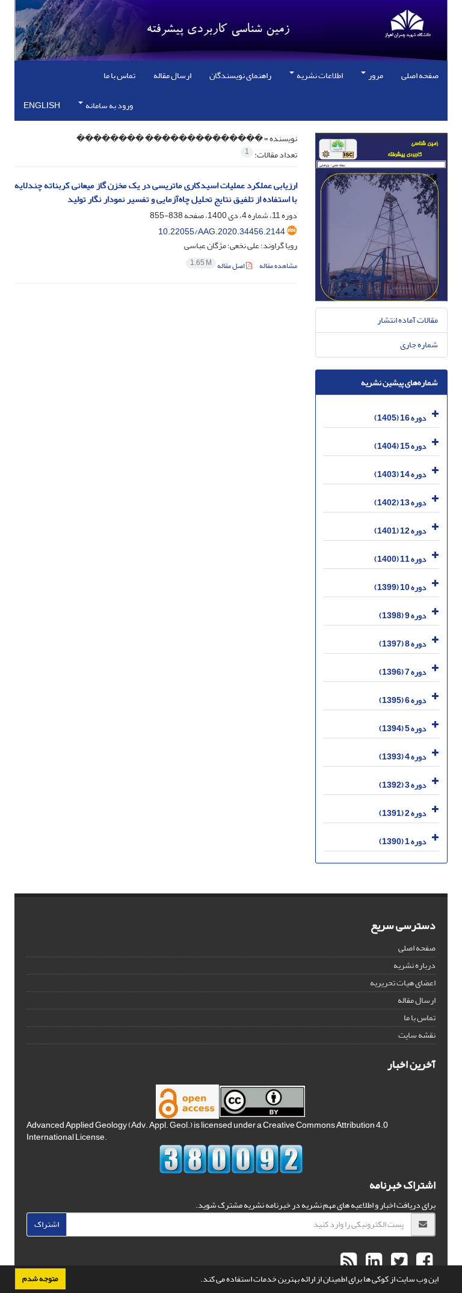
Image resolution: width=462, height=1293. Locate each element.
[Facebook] (423, 1261)
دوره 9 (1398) (403, 615)
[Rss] (348, 1261)
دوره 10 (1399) (400, 587)
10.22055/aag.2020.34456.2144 (221, 232)
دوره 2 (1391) (403, 813)
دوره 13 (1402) (400, 502)
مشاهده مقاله (278, 266)
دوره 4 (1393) (403, 756)
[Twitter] (397, 1261)
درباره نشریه (414, 965)
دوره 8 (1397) (403, 643)
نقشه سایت (417, 1035)
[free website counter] (231, 1159)
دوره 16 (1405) (400, 417)
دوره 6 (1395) (403, 700)
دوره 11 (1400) (400, 558)
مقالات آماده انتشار (407, 320)
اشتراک (46, 1224)
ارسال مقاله (172, 75)
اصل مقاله (218, 266)
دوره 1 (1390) (403, 841)
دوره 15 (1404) (400, 445)
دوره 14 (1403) (400, 474)
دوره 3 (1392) (403, 784)
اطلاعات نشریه (319, 75)
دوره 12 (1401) (400, 530)
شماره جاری (419, 344)
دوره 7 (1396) (403, 671)
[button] (197, 1280)
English (41, 105)
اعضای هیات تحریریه (403, 983)
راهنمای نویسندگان (240, 75)
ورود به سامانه (108, 105)
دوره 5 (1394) (403, 728)
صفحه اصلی (420, 75)
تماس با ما (119, 75)
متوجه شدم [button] (40, 1278)
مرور (375, 75)
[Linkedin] (372, 1261)
